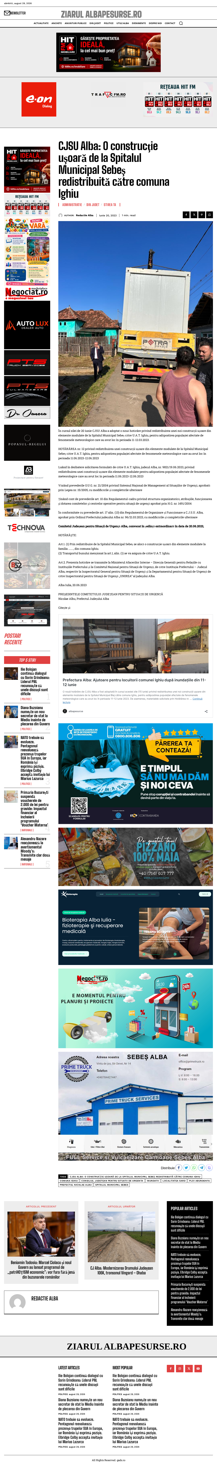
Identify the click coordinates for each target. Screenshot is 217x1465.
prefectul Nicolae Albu (76, 1185)
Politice (26, 699)
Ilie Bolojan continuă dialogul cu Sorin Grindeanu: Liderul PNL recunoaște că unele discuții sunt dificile (35, 681)
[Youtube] (198, 1368)
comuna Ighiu (69, 1180)
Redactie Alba (84, 215)
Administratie (72, 204)
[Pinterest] (201, 214)
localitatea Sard (174, 1180)
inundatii (153, 1180)
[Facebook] (186, 214)
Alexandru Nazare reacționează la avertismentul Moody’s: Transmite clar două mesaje (35, 848)
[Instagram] (179, 1368)
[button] (181, 23)
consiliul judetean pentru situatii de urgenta (112, 1180)
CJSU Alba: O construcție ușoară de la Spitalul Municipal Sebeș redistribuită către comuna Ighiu (135, 1176)
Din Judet (93, 204)
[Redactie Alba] (61, 215)
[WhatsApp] (209, 214)
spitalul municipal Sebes (111, 1185)
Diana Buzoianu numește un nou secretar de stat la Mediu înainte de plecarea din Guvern (35, 715)
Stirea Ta (110, 204)
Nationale (27, 830)
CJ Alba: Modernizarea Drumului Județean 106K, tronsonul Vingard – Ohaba (121, 1270)
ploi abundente (199, 1180)
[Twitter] (194, 214)
